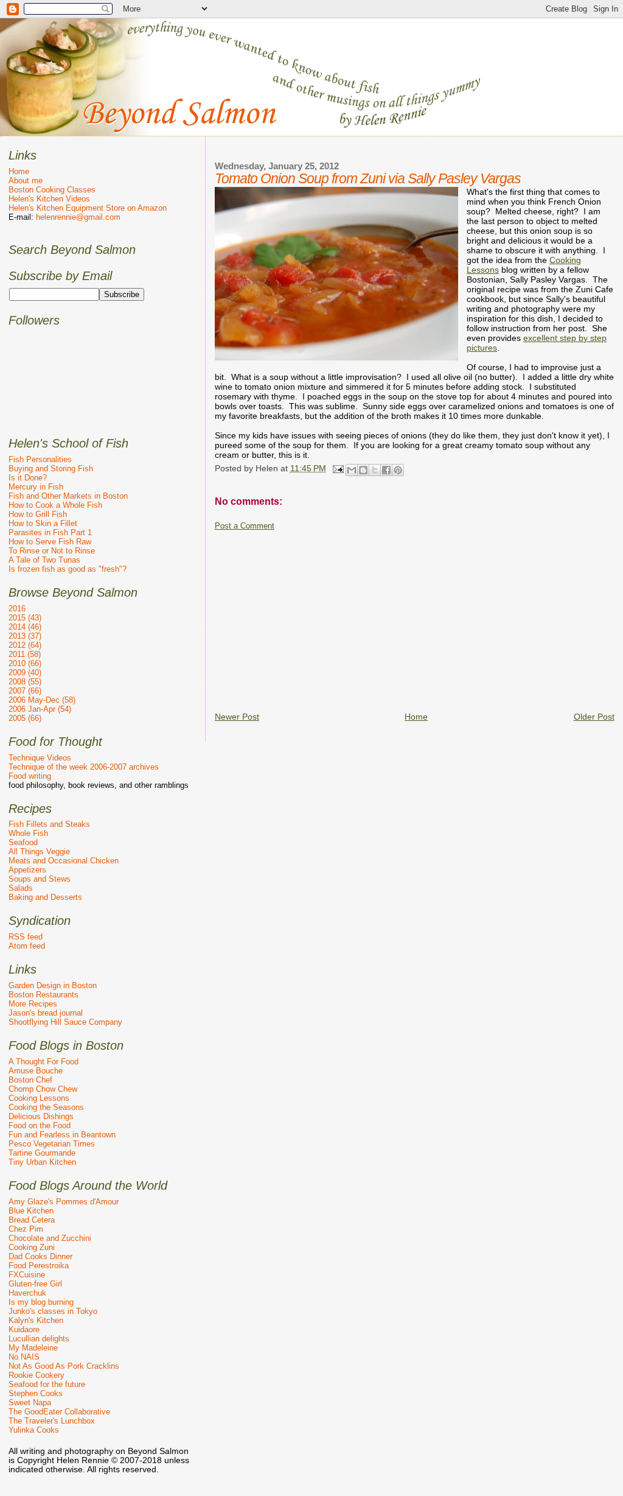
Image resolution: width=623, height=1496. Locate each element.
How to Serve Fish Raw (50, 541)
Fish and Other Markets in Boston (68, 495)
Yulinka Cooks (34, 1430)
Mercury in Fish (36, 486)
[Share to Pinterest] (398, 470)
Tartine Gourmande (42, 1152)
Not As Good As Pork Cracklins (64, 1366)
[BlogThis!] (363, 470)
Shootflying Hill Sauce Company (65, 1022)
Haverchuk (27, 1293)
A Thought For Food (43, 1061)
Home (416, 717)
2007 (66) (25, 690)
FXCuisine (27, 1274)
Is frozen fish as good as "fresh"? (68, 569)
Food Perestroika (39, 1265)
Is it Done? (28, 477)
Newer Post (237, 717)
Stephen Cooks (36, 1393)
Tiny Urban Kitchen (42, 1162)
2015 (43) (25, 617)
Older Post (594, 717)
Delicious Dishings (41, 1116)
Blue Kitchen (31, 1210)
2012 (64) (25, 645)
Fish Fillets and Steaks (49, 824)
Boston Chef (30, 1079)
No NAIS (24, 1356)
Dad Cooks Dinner (40, 1256)
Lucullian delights (39, 1338)
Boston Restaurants (43, 994)
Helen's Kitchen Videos (49, 198)
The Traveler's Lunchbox (52, 1420)
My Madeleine (33, 1347)
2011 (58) (25, 654)
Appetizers (27, 869)
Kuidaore (24, 1329)
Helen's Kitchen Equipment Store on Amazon (88, 207)
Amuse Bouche (36, 1070)
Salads (21, 888)
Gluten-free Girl (35, 1283)
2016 (17, 608)
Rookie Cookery (36, 1375)
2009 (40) (25, 672)
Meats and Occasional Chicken (64, 860)
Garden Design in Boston (53, 985)
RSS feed (26, 936)
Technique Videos (40, 757)
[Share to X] (375, 470)
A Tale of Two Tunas (44, 559)
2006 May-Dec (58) (42, 699)
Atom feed (27, 945)
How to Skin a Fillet (43, 523)
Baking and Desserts (45, 897)
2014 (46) (25, 626)
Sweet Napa (30, 1402)
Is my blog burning (41, 1302)
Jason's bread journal (46, 1012)
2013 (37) (25, 636)
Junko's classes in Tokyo (53, 1311)
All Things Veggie (39, 851)
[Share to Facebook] (386, 470)
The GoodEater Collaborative (59, 1411)
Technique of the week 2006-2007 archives (84, 766)
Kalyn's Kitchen (36, 1320)
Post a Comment (244, 526)
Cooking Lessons (39, 1098)
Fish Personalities (40, 459)
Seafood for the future (47, 1384)
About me (26, 180)
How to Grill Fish (38, 514)
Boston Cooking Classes (52, 189)
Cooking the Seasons (46, 1107)
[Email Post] (337, 468)
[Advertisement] (419, 616)
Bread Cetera (32, 1219)
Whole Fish (28, 833)
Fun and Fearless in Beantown (62, 1134)
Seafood (23, 842)
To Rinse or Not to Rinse (52, 550)
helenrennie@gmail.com (78, 217)
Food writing (30, 776)
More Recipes (33, 1003)
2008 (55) (25, 681)
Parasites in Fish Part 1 (50, 532)
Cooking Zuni (32, 1247)
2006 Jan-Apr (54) (40, 709)
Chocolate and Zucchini (50, 1238)
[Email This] (352, 470)
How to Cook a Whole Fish (55, 505)
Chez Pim (26, 1229)
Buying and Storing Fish (51, 468)
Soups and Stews (40, 878)
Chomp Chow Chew (43, 1089)
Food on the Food (40, 1125)
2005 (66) (25, 718)
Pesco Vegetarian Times (52, 1143)
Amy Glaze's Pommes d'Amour (64, 1201)
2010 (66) (25, 663)
